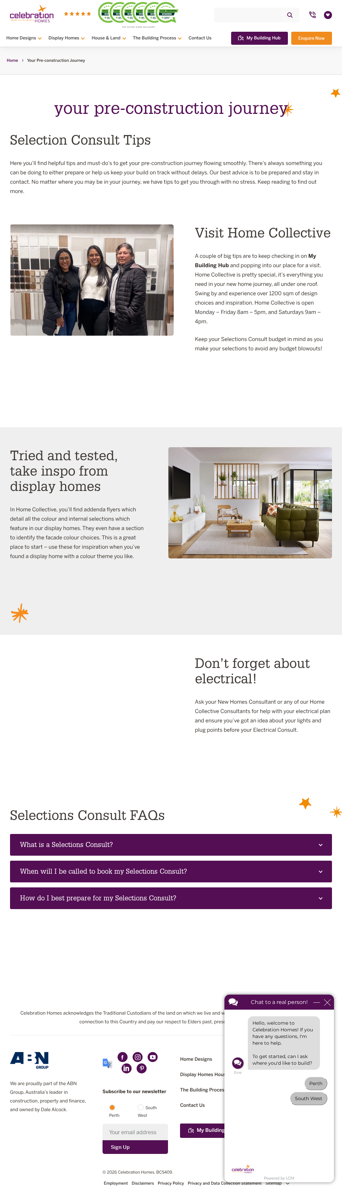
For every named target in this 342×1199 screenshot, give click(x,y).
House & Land (106, 38)
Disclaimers (143, 1183)
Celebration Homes (136, 1172)
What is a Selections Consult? (66, 845)
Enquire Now (311, 38)
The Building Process (154, 38)
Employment (116, 1183)
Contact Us (199, 38)
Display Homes (63, 38)
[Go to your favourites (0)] (328, 15)
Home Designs (21, 38)
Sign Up (120, 1147)
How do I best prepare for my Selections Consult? (98, 898)
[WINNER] (119, 14)
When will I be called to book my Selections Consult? (103, 871)
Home (12, 60)
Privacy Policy (171, 1183)
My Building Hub (263, 38)
